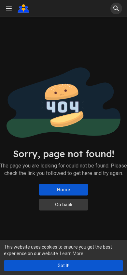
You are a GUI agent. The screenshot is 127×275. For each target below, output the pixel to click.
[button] (116, 8)
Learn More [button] (71, 253)
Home (63, 189)
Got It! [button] (63, 265)
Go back (63, 204)
